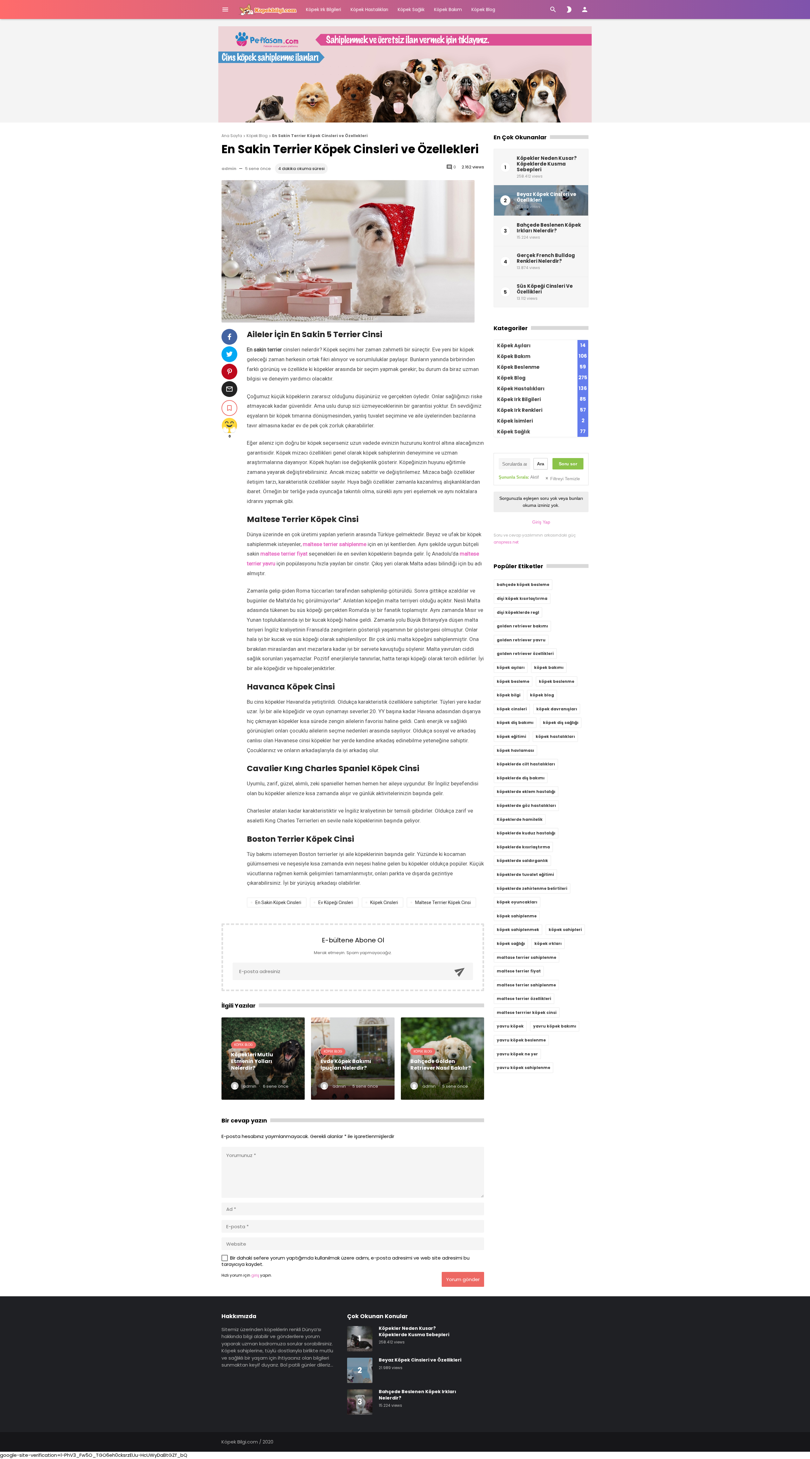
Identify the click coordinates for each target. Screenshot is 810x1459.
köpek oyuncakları (517, 902)
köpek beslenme (556, 681)
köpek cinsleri (384, 902)
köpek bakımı (549, 667)
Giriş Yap (541, 522)
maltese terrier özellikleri (524, 998)
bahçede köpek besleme (523, 584)
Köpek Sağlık (411, 9)
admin (228, 169)
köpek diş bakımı (515, 722)
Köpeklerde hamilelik (520, 819)
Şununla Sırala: (519, 477)
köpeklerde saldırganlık (522, 860)
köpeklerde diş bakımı (521, 778)
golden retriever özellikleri (525, 653)
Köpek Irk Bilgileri (323, 9)
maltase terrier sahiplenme (526, 957)
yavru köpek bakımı (554, 1026)
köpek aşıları (511, 667)
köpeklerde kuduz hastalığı (526, 833)
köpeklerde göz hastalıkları (526, 805)
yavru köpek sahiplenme (523, 1067)
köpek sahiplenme (517, 916)
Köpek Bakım (448, 9)
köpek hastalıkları (555, 736)
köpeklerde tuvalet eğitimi (525, 874)
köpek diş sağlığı (560, 722)
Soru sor (568, 463)
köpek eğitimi (511, 736)
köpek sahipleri (565, 929)
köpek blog (542, 695)
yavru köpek (510, 1026)
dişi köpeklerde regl (518, 612)
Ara (540, 463)
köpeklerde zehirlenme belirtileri (532, 888)
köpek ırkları (548, 943)
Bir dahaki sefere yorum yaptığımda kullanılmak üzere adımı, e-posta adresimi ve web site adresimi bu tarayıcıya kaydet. (345, 1261)
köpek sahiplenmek (518, 929)
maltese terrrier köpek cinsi (443, 902)
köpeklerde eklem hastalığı (526, 791)
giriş (255, 1275)
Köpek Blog (483, 9)
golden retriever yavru (521, 640)
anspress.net (506, 542)
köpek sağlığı (511, 943)
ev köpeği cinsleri (335, 902)
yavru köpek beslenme (521, 1040)
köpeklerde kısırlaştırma (523, 847)
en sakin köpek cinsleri (278, 902)
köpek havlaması (515, 750)
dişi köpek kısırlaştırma (522, 598)
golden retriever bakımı (522, 626)
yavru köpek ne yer (517, 1054)
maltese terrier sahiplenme (334, 544)
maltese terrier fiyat (284, 553)
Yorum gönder (463, 1279)
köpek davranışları (556, 709)
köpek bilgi (508, 695)
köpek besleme (513, 681)
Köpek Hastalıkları (369, 9)
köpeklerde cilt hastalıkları (526, 764)
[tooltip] (229, 337)
